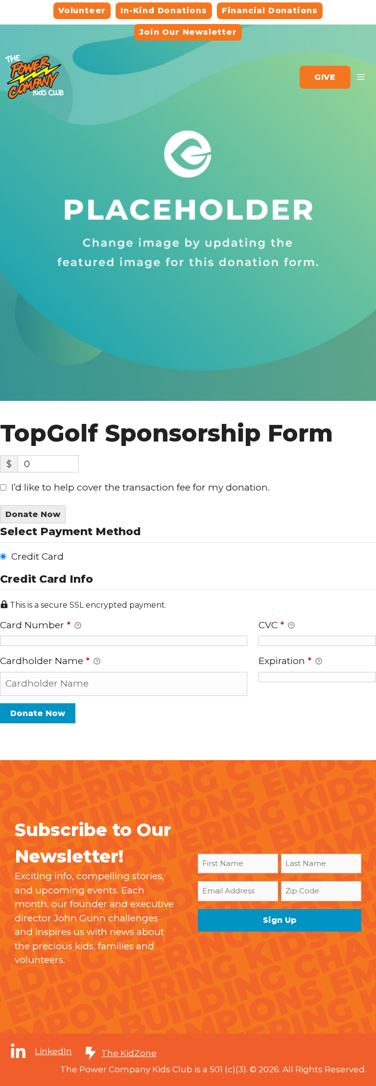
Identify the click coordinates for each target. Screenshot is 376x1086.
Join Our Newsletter (187, 32)
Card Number (35, 625)
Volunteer (82, 10)
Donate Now (32, 514)
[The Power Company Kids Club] (34, 76)
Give (325, 77)
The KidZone (129, 1053)
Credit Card (37, 556)
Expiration (284, 660)
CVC (271, 625)
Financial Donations (270, 10)
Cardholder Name (45, 660)
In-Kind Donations (163, 10)
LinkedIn (53, 1051)
